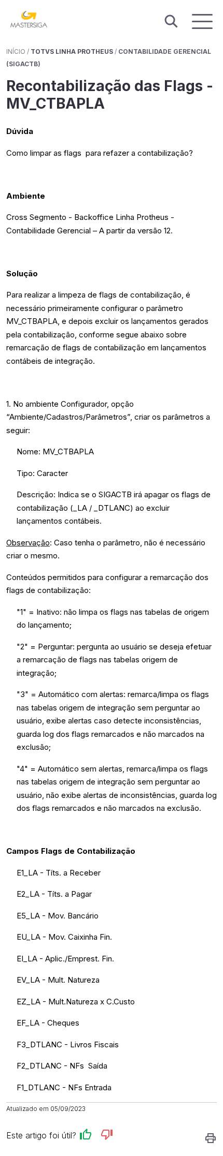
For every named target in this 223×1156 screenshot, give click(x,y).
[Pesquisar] (171, 21)
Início (15, 51)
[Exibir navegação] (202, 21)
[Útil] (85, 1136)
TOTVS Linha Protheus (72, 51)
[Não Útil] (107, 1136)
